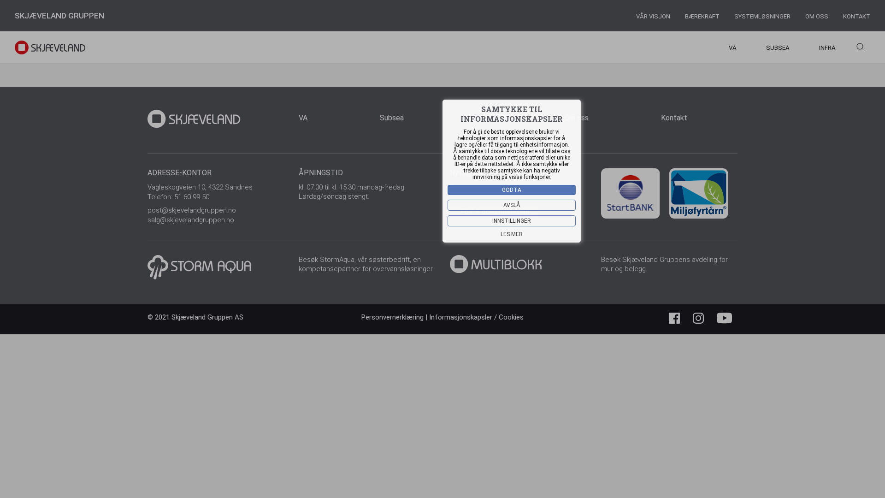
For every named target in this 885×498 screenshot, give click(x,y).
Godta (511, 190)
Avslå (511, 205)
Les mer (512, 234)
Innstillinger (511, 221)
